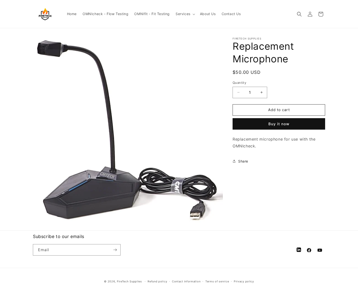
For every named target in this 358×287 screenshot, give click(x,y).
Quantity (239, 83)
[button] (185, 14)
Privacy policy (244, 281)
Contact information (186, 281)
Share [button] (243, 161)
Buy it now (278, 124)
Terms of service (217, 281)
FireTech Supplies (129, 281)
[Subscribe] (115, 250)
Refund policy (157, 281)
